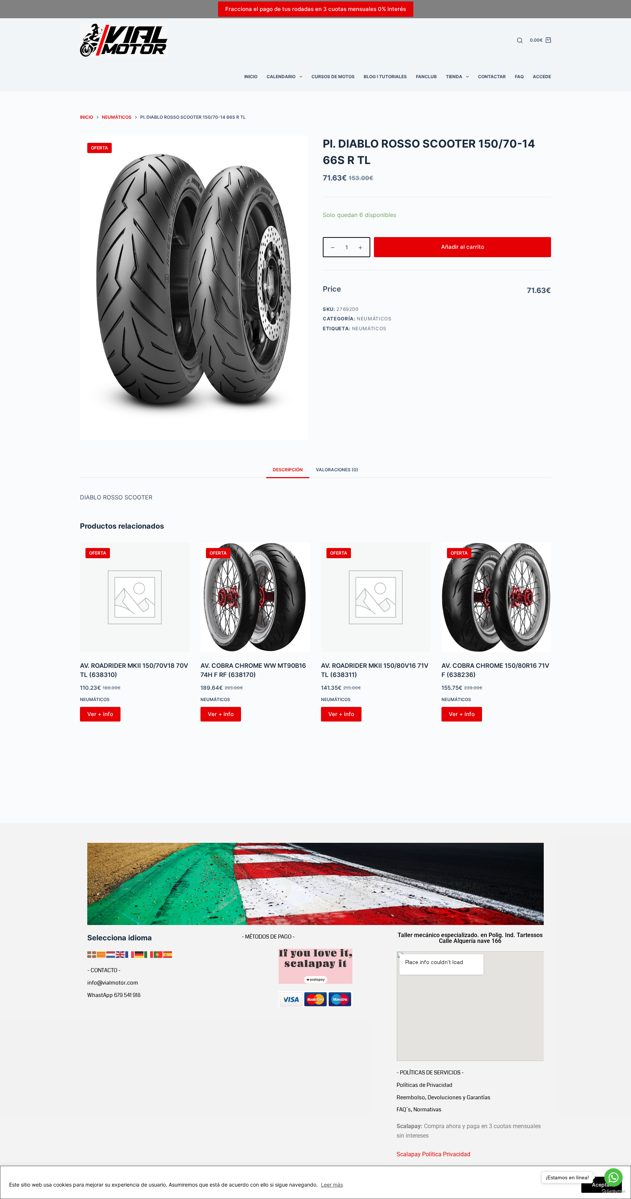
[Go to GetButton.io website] (613, 1191)
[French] (130, 954)
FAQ (519, 76)
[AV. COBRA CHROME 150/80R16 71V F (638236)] (496, 597)
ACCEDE (542, 76)
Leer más (332, 1184)
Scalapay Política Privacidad (433, 1154)
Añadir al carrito (462, 246)
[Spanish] (168, 954)
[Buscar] (520, 40)
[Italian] (149, 954)
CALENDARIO (281, 76)
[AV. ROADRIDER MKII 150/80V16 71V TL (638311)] (376, 597)
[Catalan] (101, 954)
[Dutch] (111, 954)
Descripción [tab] (288, 469)
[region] (315, 1182)
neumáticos (369, 328)
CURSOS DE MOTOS (333, 76)
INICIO (250, 76)
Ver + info (100, 714)
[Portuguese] (158, 954)
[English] (120, 954)
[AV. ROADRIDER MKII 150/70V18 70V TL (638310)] (135, 597)
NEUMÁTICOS (374, 318)
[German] (139, 954)
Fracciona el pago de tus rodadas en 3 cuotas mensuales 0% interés (315, 8)
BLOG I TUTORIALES (385, 76)
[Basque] (92, 954)
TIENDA (454, 76)
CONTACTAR (492, 76)
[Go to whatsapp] (613, 1177)
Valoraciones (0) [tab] (337, 469)
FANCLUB (426, 76)
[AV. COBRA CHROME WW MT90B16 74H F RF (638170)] (255, 597)
